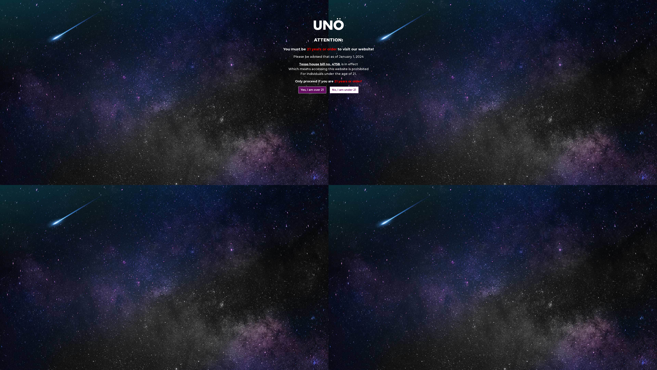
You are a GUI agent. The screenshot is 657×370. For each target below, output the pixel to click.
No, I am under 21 (344, 89)
